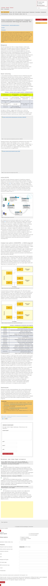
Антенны (10, 13)
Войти (2, 9)
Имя (3, 441)
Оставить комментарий (7, 417)
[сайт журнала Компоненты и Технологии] (26, 522)
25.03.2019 (4, 416)
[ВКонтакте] (2, 418)
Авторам (7, 7)
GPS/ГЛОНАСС (6, 12)
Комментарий (5, 430)
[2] (9, 183)
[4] (5, 221)
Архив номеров (42, 5)
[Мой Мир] (6, 418)
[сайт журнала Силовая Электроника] (11, 522)
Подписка (40, 3)
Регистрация (6, 9)
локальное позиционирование (22, 416)
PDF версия (3, 29)
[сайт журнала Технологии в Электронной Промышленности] (19, 522)
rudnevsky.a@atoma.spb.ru (14, 25)
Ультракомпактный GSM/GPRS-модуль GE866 (18, 407)
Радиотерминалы (4, 13)
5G (26, 13)
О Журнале (3, 7)
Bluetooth (17, 13)
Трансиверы (37, 12)
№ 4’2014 (3, 27)
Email (3, 445)
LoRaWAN (19, 12)
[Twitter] (3, 418)
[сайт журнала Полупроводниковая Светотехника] (42, 522)
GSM (2, 12)
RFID (16, 12)
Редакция (11, 7)
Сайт (3, 449)
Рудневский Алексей (5, 25)
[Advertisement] (17, 509)
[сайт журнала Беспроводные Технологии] (33, 522)
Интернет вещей (25, 12)
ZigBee (20, 13)
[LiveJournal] (7, 418)
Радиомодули (43, 12)
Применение (32, 12)
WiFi (13, 13)
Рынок (11, 12)
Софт (14, 12)
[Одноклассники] (5, 418)
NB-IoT (24, 13)
